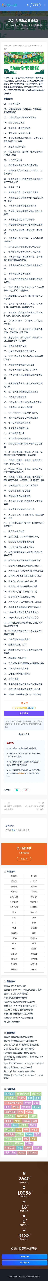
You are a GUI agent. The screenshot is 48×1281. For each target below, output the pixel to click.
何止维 (37, 1148)
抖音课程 (14, 876)
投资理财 (34, 928)
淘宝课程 (14, 892)
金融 (14, 928)
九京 (21, 1112)
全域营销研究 (23, 1094)
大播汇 (33, 1116)
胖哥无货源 (22, 1116)
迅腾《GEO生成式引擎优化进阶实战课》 (22, 1045)
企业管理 (14, 964)
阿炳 (37, 1134)
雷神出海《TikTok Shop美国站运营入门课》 (23, 990)
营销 (34, 918)
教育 (34, 933)
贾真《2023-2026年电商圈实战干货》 (21, 1006)
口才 (14, 923)
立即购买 (24, 713)
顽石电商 (19, 1143)
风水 (14, 918)
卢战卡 (34, 1130)
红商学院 (36, 1094)
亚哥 (35, 1121)
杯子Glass (9, 1148)
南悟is (17, 1121)
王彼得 (36, 1107)
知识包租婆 (10, 1098)
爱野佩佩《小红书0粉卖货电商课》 (19, 1018)
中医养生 (14, 959)
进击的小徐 (10, 1153)
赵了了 (24, 1125)
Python (22, 1153)
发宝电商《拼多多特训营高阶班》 (19, 1010)
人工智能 (34, 959)
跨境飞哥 (9, 1116)
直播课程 (14, 969)
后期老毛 (9, 1130)
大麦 (36, 1103)
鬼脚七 (8, 1143)
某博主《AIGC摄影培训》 (15, 986)
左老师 (22, 1098)
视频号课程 (14, 902)
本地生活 (34, 954)
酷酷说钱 (32, 1153)
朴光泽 (28, 1103)
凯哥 (7, 1125)
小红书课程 (14, 907)
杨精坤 (20, 1134)
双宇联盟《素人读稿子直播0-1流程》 (20, 1053)
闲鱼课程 (34, 886)
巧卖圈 (28, 1148)
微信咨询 (25, 734)
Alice (15, 1125)
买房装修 (14, 933)
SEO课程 (34, 881)
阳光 (7, 1107)
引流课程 (14, 881)
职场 (34, 943)
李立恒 (29, 1112)
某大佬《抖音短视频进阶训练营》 (19, 1037)
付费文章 (34, 964)
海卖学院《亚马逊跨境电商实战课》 (20, 1002)
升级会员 (25, 1263)
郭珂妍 (18, 1139)
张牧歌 (16, 1107)
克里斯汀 (26, 1107)
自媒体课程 (34, 902)
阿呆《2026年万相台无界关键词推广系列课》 (24, 1064)
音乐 (14, 949)
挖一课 (15, 46)
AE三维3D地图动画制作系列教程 (13, 808)
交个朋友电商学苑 (13, 1103)
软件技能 (38, 25)
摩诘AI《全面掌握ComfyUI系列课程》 (21, 1041)
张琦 (37, 1098)
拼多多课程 (14, 897)
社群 (14, 943)
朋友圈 (34, 949)
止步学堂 (9, 1094)
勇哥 (33, 1139)
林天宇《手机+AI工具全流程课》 (18, 1068)
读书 (14, 912)
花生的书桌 (10, 1112)
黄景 (19, 1130)
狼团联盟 (9, 1134)
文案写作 (34, 912)
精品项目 (34, 969)
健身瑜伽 (14, 954)
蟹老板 (33, 1125)
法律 (34, 923)
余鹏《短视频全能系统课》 (16, 998)
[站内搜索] (27, 5)
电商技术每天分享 (12, 1022)
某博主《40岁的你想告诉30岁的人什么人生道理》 (23, 1077)
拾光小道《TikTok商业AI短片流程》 (20, 1072)
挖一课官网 (12, 1277)
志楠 (20, 1148)
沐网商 (29, 1143)
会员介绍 (25, 1256)
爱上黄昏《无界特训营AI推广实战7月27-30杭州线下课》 (23, 1058)
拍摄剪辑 (34, 907)
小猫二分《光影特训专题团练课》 (19, 1014)
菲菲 (26, 1130)
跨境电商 (34, 897)
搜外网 (8, 1139)
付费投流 (14, 886)
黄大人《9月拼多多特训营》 (16, 994)
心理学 (14, 938)
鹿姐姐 (27, 1121)
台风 (26, 1139)
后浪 (30, 1098)
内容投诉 (21, 773)
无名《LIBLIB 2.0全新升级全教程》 (19, 1049)
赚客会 (29, 1134)
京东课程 (34, 892)
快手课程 (34, 876)
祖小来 (8, 1121)
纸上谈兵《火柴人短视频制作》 (34, 808)
